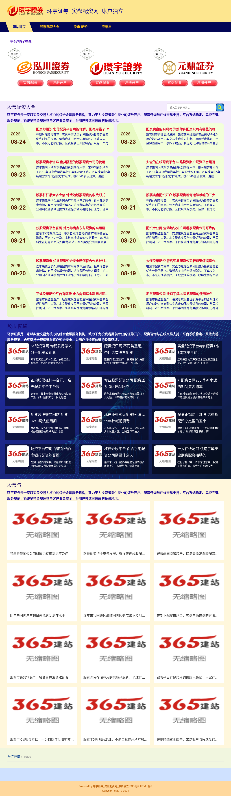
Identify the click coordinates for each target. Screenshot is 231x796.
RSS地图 (134, 786)
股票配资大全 (49, 26)
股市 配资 (81, 26)
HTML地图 (146, 786)
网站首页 (19, 26)
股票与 (107, 26)
